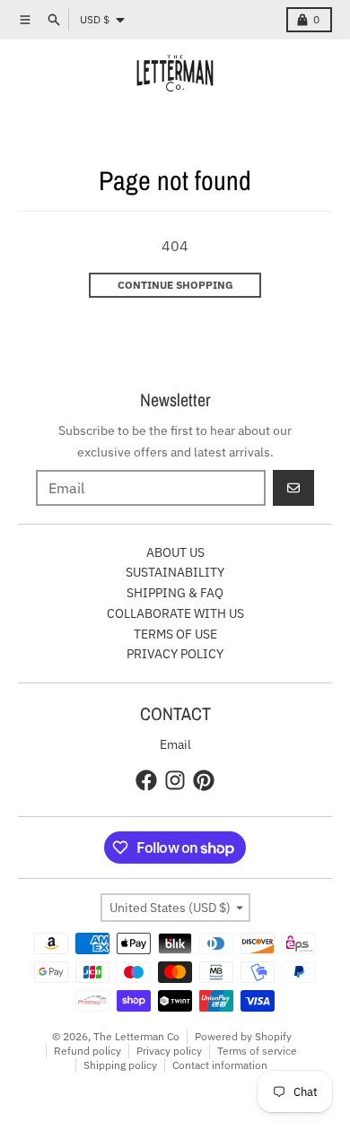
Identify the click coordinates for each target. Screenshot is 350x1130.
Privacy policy (169, 1050)
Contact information (219, 1065)
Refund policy (87, 1050)
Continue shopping (175, 284)
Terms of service (257, 1050)
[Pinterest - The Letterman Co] (203, 780)
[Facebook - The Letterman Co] (146, 780)
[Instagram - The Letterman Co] (175, 780)
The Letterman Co (136, 1036)
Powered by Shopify (243, 1036)
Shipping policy (120, 1065)
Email (175, 744)
